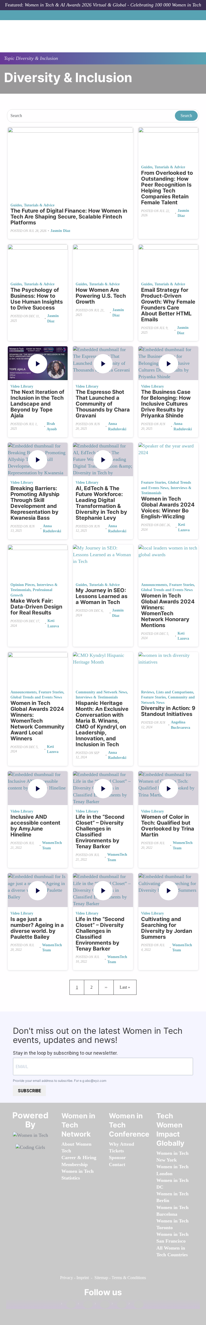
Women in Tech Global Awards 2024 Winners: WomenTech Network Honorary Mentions (168, 610)
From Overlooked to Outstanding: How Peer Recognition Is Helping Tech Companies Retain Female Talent (167, 188)
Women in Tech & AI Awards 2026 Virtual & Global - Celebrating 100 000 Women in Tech (113, 5)
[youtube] (136, 1305)
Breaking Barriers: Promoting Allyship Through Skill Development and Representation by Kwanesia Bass (35, 503)
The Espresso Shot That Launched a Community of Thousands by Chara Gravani (103, 404)
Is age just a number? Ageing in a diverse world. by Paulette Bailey (37, 928)
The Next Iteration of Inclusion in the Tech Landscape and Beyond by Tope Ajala (37, 404)
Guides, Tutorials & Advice (32, 205)
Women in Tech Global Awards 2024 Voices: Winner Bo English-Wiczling (168, 508)
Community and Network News (101, 692)
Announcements (154, 585)
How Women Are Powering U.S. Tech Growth (101, 296)
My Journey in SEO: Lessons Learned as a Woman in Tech (101, 596)
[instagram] (102, 1305)
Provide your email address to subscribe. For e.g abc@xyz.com (59, 1081)
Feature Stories (153, 483)
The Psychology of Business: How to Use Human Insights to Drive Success (36, 299)
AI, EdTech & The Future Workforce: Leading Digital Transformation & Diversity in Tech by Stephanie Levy (101, 503)
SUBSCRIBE (29, 1090)
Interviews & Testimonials (97, 697)
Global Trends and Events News (167, 590)
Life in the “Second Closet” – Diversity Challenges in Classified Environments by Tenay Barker (100, 832)
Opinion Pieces (22, 585)
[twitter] (119, 1305)
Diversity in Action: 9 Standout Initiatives (168, 711)
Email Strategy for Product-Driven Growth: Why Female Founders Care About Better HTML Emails (168, 305)
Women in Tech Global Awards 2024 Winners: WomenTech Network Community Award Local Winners (37, 721)
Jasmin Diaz (60, 231)
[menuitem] (74, 1164)
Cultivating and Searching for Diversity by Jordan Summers (166, 928)
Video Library (21, 386)
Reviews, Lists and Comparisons (167, 692)
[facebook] (68, 1305)
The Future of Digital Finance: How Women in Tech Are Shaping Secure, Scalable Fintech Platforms (68, 217)
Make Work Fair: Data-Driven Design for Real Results (36, 607)
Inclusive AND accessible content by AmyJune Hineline (35, 826)
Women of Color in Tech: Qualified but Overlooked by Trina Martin (167, 826)
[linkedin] (85, 1305)
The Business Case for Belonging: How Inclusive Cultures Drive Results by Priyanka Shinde (166, 404)
